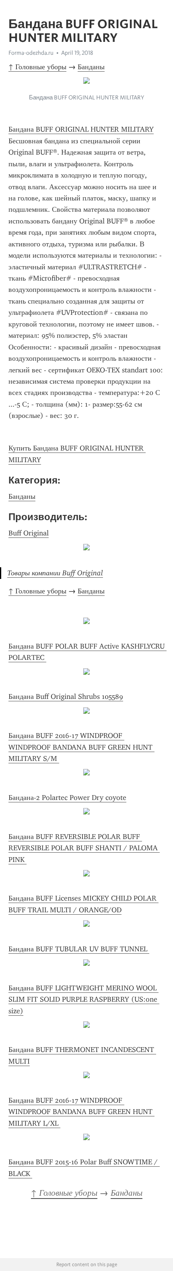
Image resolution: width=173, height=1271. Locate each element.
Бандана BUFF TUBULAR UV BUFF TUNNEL (78, 948)
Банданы (91, 66)
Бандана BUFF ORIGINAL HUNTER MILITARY (81, 129)
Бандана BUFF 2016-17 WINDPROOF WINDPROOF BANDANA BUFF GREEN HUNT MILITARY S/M (81, 747)
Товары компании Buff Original (55, 572)
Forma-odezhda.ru (31, 52)
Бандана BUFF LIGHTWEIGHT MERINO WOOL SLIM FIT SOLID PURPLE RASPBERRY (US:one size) (83, 999)
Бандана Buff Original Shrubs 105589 (65, 696)
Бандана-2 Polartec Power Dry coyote (67, 797)
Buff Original (28, 533)
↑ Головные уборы (37, 66)
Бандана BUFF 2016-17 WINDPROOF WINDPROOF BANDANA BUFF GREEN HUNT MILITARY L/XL (81, 1112)
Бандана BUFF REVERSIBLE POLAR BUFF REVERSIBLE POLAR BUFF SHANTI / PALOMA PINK (84, 848)
